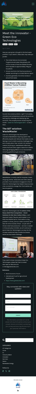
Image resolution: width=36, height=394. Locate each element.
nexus (15, 44)
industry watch (7, 355)
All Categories (7, 348)
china (4, 350)
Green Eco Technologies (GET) (17, 122)
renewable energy (8, 363)
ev (3, 352)
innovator (5, 44)
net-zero (11, 44)
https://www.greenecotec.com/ (15, 280)
